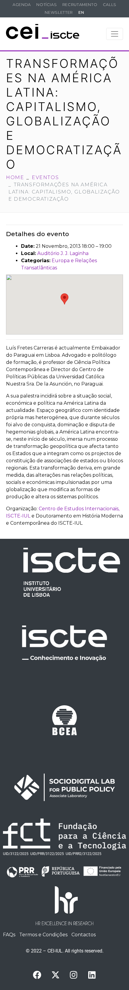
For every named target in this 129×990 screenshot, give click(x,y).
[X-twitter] (55, 975)
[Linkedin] (92, 975)
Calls (109, 4)
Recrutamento (80, 4)
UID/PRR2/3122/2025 (83, 854)
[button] (64, 299)
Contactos (83, 935)
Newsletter (59, 12)
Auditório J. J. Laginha (62, 253)
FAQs (9, 935)
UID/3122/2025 (15, 854)
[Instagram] (73, 975)
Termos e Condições (43, 935)
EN (81, 12)
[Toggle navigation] (114, 34)
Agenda (22, 4)
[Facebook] (37, 975)
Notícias (46, 4)
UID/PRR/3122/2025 (47, 854)
